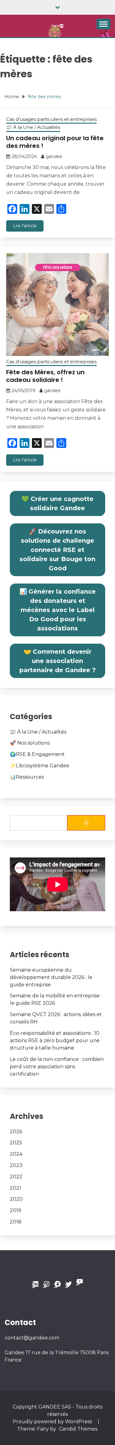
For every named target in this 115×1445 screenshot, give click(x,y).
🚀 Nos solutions (30, 743)
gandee (54, 156)
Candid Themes (78, 1429)
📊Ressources (27, 777)
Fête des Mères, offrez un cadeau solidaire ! (45, 376)
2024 (16, 1154)
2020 (16, 1199)
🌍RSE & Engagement (37, 754)
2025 (16, 1143)
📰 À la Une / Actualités (33, 127)
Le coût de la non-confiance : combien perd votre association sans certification (57, 1066)
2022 (16, 1177)
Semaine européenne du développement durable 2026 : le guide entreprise (51, 977)
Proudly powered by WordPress (53, 1421)
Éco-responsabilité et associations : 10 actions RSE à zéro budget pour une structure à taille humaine (55, 1040)
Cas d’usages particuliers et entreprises (51, 119)
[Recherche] (86, 822)
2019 (15, 1210)
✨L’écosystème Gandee (39, 766)
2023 (16, 1165)
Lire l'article (25, 226)
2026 (16, 1132)
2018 (15, 1222)
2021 (15, 1188)
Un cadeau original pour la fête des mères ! (55, 142)
